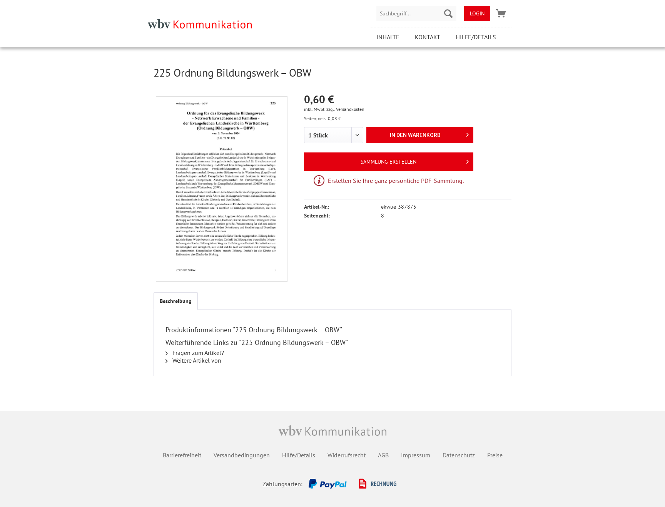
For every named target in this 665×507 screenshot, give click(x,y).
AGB (383, 455)
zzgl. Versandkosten (345, 109)
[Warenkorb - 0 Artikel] (501, 13)
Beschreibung (176, 301)
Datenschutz (459, 455)
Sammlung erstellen (388, 161)
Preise (495, 455)
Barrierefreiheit (182, 455)
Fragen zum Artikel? (197, 352)
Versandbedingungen (242, 455)
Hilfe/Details (476, 37)
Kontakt (427, 37)
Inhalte (387, 37)
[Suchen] (448, 13)
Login (477, 13)
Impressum (415, 455)
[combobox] (416, 13)
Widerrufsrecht (346, 455)
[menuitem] (416, 13)
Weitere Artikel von (196, 360)
